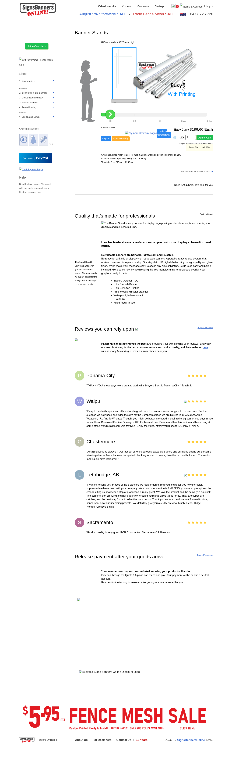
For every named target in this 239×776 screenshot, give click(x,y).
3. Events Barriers (28, 102)
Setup (159, 6)
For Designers (102, 739)
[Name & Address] (191, 6)
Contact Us (123, 739)
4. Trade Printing (27, 107)
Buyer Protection (205, 555)
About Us (81, 739)
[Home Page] (38, 9)
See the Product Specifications (195, 171)
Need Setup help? (184, 184)
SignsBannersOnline (191, 740)
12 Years (141, 739)
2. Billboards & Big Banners (33, 92)
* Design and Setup (29, 117)
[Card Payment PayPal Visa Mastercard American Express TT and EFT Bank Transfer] (31, 169)
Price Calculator (37, 46)
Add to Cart (204, 137)
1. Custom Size (27, 81)
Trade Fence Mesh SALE (153, 14)
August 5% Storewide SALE (103, 14)
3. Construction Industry (31, 97)
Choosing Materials (29, 128)
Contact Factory (120, 138)
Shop (23, 74)
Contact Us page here (30, 192)
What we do (107, 6)
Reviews (142, 6)
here (205, 347)
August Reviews (205, 327)
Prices (126, 6)
